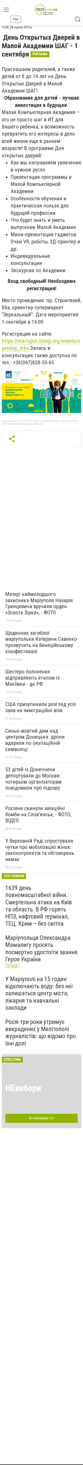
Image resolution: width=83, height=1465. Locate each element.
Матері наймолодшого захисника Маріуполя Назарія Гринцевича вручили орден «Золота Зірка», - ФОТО (39, 603)
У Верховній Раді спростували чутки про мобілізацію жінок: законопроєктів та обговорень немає (39, 850)
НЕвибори (23, 1088)
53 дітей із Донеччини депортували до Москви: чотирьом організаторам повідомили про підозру (33, 778)
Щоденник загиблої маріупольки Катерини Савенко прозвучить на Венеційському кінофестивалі (41, 642)
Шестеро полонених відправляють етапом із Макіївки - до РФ (32, 677)
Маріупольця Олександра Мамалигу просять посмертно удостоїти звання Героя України (41, 948)
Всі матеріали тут (41, 1118)
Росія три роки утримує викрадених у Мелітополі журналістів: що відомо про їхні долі (40, 1032)
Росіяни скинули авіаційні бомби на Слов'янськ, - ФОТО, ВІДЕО (38, 814)
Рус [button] (16, 19)
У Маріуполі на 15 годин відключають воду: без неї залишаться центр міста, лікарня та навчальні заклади (39, 993)
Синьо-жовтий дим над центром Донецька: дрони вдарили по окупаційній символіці (35, 740)
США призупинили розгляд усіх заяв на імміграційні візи (40, 707)
